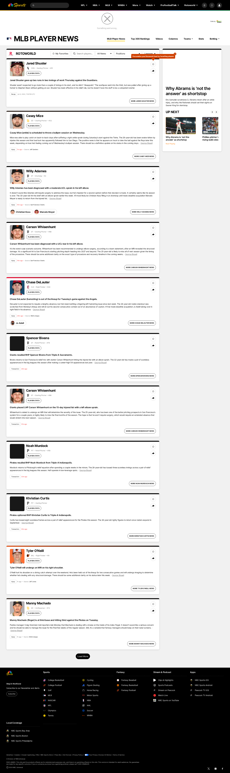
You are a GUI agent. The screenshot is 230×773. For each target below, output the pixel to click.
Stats (201, 38)
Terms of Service (119, 755)
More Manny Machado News (141, 644)
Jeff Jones (32, 582)
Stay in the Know (13, 684)
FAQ (37, 755)
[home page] (17, 5)
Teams (187, 38)
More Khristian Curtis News (141, 536)
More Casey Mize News (144, 156)
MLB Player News (116, 38)
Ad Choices (67, 755)
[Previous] (212, 112)
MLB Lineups (35, 316)
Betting (213, 38)
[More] (204, 5)
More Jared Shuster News (142, 101)
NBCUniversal (20, 759)
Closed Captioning (28, 755)
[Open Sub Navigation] (87, 5)
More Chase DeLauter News (142, 323)
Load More (82, 656)
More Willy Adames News (143, 212)
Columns (173, 38)
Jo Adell (20, 323)
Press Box (58, 755)
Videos (159, 38)
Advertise (9, 755)
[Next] (216, 112)
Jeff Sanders (34, 149)
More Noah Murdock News (142, 483)
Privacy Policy (78, 755)
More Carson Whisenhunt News (140, 267)
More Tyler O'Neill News (143, 588)
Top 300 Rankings (140, 38)
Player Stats (34, 73)
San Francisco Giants (37, 205)
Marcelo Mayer (47, 212)
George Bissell (147, 143)
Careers (17, 755)
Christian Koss (23, 212)
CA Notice (107, 755)
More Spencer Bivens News (142, 376)
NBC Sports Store (47, 755)
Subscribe (11, 694)
